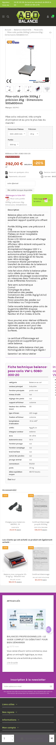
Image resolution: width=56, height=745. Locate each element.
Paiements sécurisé (17, 176)
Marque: (8, 108)
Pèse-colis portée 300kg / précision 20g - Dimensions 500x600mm (16, 202)
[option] (28, 637)
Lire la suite (12, 663)
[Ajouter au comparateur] (51, 738)
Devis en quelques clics (19, 172)
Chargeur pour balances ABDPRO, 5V (15, 523)
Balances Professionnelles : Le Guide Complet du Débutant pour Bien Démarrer (27, 639)
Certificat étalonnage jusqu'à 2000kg (40, 523)
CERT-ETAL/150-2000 (40, 527)
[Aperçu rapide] (17, 519)
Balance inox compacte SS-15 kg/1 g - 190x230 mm (15, 575)
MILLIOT (12, 579)
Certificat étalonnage (40, 574)
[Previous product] (49, 32)
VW (49, 200)
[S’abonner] (51, 686)
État (9, 479)
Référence (9, 154)
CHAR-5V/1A (15, 527)
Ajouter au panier (34, 738)
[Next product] (50, 32)
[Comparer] (13, 519)
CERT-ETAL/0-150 (43, 577)
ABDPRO (16, 108)
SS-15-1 (18, 579)
